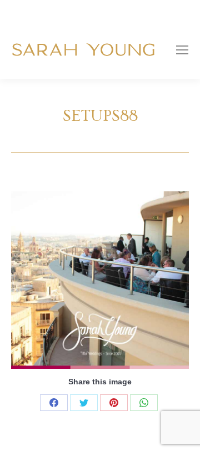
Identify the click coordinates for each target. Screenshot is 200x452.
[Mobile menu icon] (182, 50)
